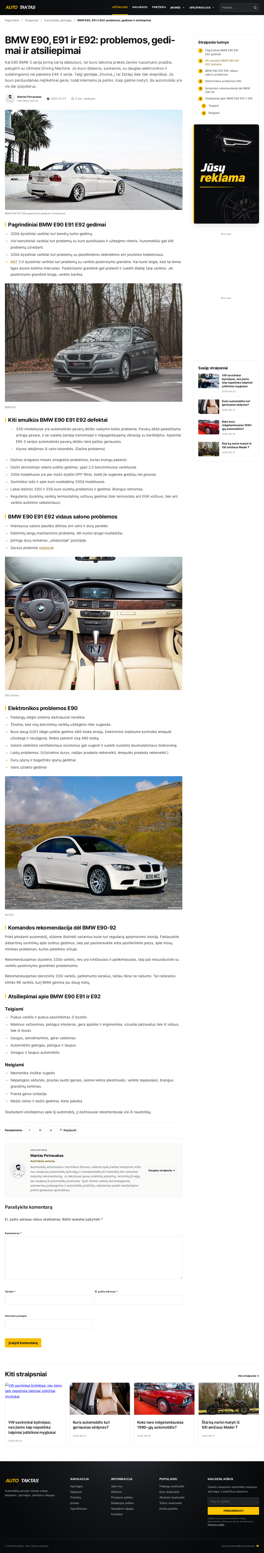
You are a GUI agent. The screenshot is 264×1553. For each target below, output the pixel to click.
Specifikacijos (78, 1508)
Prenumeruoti (233, 1510)
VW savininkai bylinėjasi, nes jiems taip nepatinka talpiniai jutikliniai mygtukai (32, 1427)
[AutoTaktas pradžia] (24, 7)
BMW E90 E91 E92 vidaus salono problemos (219, 72)
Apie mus (117, 1486)
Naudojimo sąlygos (122, 1508)
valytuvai (46, 548)
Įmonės (74, 1503)
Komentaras (13, 1233)
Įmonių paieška (168, 1508)
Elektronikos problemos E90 (220, 81)
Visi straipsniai (248, 1375)
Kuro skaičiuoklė (169, 1491)
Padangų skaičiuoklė (171, 1486)
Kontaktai (117, 1514)
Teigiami (211, 105)
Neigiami (211, 112)
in (40, 1130)
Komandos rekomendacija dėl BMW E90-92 (225, 90)
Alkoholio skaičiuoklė (172, 1497)
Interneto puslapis (16, 1315)
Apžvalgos (120, 7)
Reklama (116, 1491)
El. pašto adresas (106, 1291)
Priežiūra (159, 7)
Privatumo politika (122, 1497)
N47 (14, 262)
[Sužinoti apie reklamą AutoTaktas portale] (226, 174)
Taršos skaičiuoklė (170, 1503)
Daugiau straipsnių (161, 1170)
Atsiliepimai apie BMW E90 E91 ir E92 (226, 98)
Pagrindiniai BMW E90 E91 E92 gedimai (219, 52)
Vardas (10, 1291)
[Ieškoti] (255, 7)
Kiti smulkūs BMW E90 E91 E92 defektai (219, 62)
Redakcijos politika (122, 1503)
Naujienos (140, 7)
